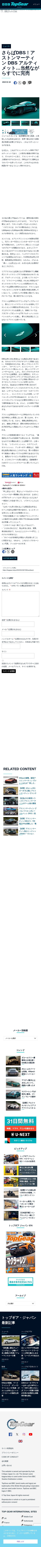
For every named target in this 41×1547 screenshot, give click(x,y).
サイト (4, 651)
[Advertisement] (20, 30)
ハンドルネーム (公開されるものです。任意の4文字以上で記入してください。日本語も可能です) (20, 640)
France (6, 1523)
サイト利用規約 (7, 1448)
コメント (6, 590)
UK (5, 1518)
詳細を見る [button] (11, 1536)
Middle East (28, 1517)
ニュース (6, 46)
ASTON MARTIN (9, 558)
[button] (36, 109)
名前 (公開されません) (10, 620)
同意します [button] (20, 1541)
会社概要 (5, 1461)
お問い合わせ (7, 1465)
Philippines (28, 1525)
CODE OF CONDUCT (10, 1457)
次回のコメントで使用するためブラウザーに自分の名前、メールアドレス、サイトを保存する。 (20, 665)
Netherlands (28, 1521)
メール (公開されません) (11, 629)
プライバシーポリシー (10, 1453)
